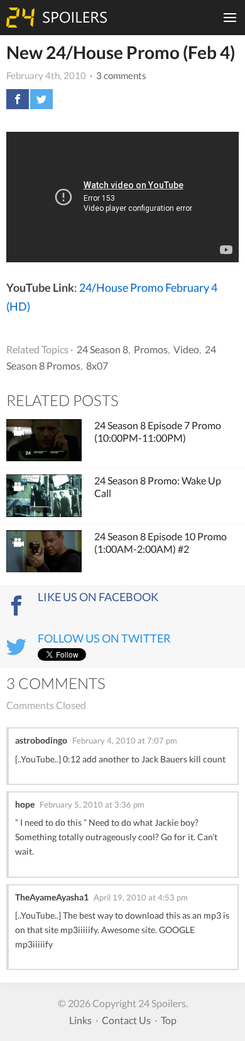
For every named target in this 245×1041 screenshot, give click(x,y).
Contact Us (126, 1020)
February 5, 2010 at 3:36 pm (92, 804)
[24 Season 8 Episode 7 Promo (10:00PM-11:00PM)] (44, 440)
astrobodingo (41, 740)
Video (186, 349)
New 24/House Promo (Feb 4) (120, 52)
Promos (151, 349)
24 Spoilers (56, 17)
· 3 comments (117, 75)
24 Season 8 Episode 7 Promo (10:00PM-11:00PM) (157, 431)
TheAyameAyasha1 (52, 897)
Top (169, 1020)
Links (80, 1020)
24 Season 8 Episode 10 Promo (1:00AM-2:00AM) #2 (160, 542)
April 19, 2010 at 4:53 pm (141, 897)
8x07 (97, 365)
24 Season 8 (102, 349)
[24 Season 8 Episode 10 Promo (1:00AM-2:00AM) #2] (44, 551)
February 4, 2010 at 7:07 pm (124, 740)
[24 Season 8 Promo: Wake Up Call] (44, 495)
